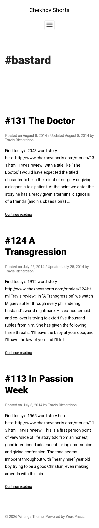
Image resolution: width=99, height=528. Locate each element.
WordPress (75, 516)
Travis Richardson (19, 140)
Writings (25, 516)
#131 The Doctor (40, 120)
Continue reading (18, 214)
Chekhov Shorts (49, 10)
